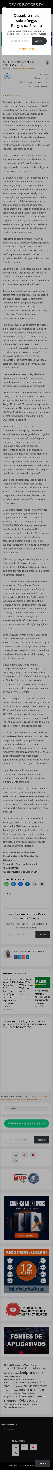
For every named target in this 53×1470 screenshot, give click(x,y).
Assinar (39, 40)
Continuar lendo (26, 48)
